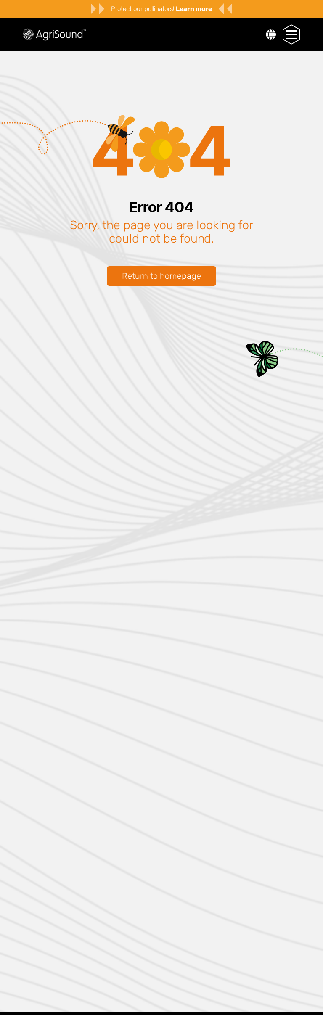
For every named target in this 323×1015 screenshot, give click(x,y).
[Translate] (271, 36)
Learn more (194, 9)
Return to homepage (161, 276)
